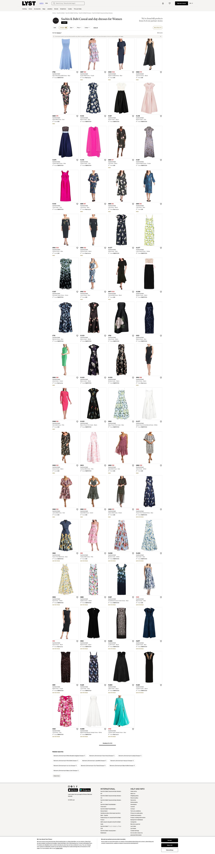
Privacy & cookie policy (137, 813)
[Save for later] (77, 72)
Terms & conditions (136, 811)
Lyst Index (133, 826)
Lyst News (133, 828)
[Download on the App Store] (73, 790)
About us (133, 793)
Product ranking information (138, 817)
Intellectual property (136, 815)
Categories (133, 822)
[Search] (54, 3)
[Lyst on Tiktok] (71, 787)
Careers (133, 806)
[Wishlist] (169, 3)
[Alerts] (163, 3)
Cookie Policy (58, 848)
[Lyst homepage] (29, 3)
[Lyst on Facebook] (77, 787)
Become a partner (135, 824)
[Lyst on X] (74, 787)
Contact (133, 809)
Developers (134, 804)
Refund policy (134, 802)
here (122, 36)
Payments (133, 800)
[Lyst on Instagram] (69, 787)
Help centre (134, 791)
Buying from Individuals (137, 819)
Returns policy (134, 798)
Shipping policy (134, 795)
